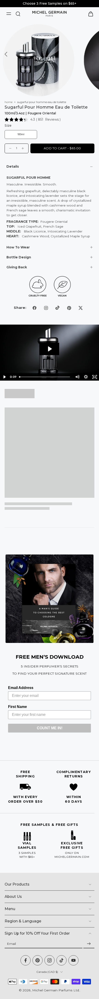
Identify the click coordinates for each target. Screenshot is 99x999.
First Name (17, 707)
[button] (62, 148)
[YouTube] (73, 960)
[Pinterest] (37, 960)
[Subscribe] (88, 943)
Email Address (20, 688)
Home (8, 102)
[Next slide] (93, 54)
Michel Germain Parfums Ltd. (56, 990)
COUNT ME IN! (49, 728)
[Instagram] (49, 960)
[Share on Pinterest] (69, 308)
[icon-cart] (89, 13)
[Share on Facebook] (34, 308)
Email (11, 944)
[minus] (10, 148)
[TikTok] (61, 960)
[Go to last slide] (6, 54)
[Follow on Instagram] (46, 308)
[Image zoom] (38, 60)
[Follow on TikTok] (57, 308)
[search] (18, 13)
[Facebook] (25, 960)
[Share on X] (80, 308)
